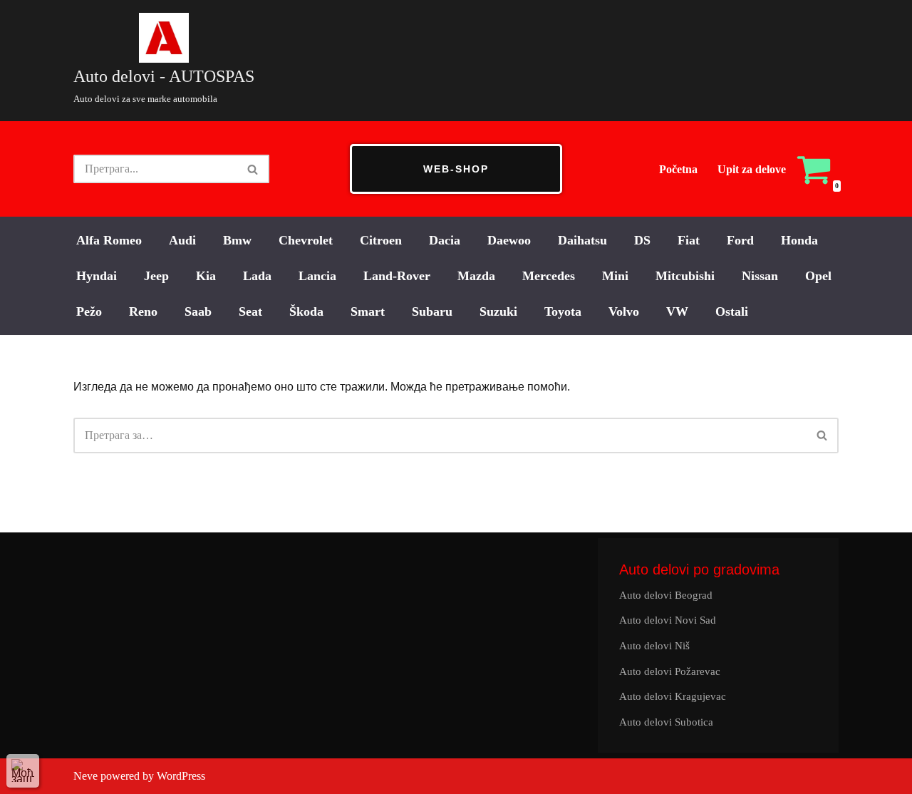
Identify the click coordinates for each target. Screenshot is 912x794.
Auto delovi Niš (654, 645)
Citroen (381, 240)
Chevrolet (306, 240)
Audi (182, 240)
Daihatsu (582, 240)
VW (677, 311)
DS (642, 240)
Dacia (444, 240)
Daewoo (509, 240)
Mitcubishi (685, 276)
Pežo (89, 311)
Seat (250, 311)
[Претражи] (253, 169)
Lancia (317, 276)
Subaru (432, 311)
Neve (85, 776)
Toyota (562, 311)
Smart (368, 311)
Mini (615, 276)
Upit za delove (751, 169)
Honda (799, 240)
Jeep (156, 276)
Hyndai (96, 276)
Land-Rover (396, 276)
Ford (740, 240)
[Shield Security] (22, 770)
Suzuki (498, 311)
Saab (198, 311)
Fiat (689, 240)
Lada (257, 276)
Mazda (476, 276)
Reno (143, 311)
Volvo (623, 311)
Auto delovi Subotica (666, 722)
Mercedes (548, 276)
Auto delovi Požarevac (669, 671)
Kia (206, 276)
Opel (818, 276)
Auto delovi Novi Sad (667, 620)
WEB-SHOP (456, 169)
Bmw (237, 240)
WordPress (181, 776)
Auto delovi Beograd (665, 595)
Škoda (306, 311)
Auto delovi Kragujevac (672, 696)
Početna (678, 169)
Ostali (731, 311)
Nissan (760, 276)
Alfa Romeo (109, 240)
